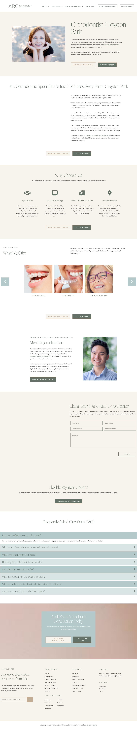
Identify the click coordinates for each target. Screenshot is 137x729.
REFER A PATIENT (127, 6)
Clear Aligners (49, 676)
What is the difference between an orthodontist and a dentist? (30, 547)
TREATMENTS (56, 6)
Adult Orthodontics (50, 685)
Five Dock (48, 709)
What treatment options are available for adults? (23, 576)
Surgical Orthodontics (51, 688)
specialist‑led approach (111, 45)
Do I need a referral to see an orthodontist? (21, 535)
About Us (75, 674)
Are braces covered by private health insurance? (23, 591)
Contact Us (75, 682)
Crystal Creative (92, 725)
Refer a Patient (76, 691)
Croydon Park (49, 706)
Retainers (47, 691)
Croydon (47, 703)
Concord (60, 703)
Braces (47, 674)
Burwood (47, 700)
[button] (5, 281)
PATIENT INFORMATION (73, 6)
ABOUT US (45, 6)
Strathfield (60, 706)
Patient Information (78, 679)
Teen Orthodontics (50, 682)
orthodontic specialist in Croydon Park (97, 135)
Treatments (75, 676)
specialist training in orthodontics (40, 356)
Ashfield (59, 700)
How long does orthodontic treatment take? (22, 562)
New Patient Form (77, 688)
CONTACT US (89, 6)
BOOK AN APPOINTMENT (107, 6)
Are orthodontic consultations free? (18, 569)
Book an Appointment (79, 685)
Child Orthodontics (50, 679)
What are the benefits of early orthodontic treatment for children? (31, 584)
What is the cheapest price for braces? (19, 554)
